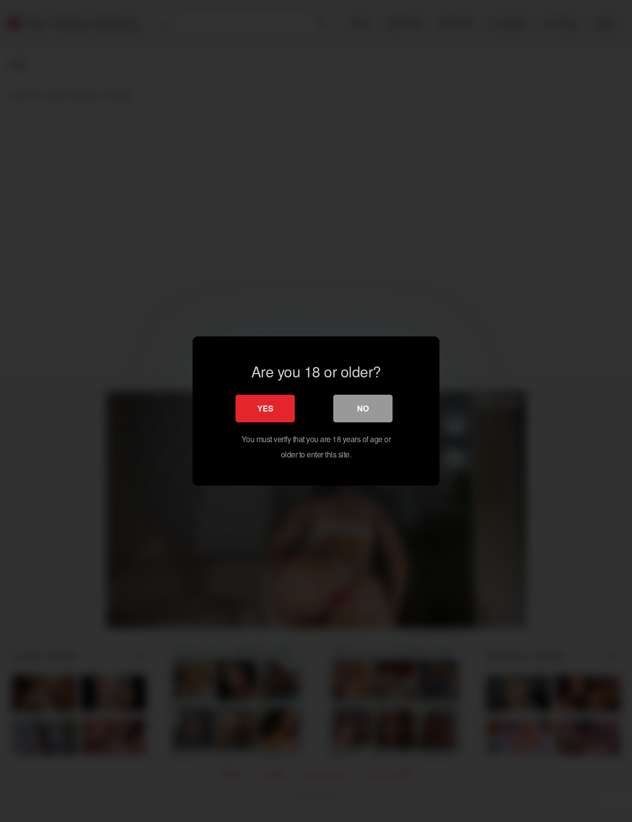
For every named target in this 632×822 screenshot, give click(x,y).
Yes (265, 408)
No (363, 408)
